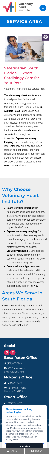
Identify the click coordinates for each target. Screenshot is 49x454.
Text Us (38, 451)
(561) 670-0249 (14, 363)
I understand (24, 446)
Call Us (13, 451)
